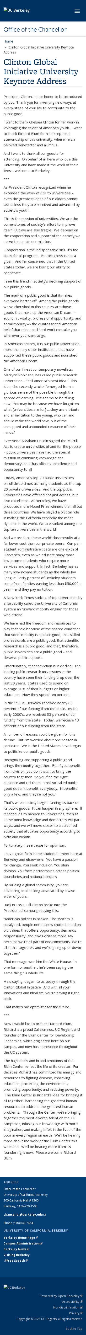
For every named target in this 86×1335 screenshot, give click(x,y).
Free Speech (17, 1261)
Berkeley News (16, 1249)
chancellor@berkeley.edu (25, 1214)
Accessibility (72, 1301)
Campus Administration (23, 1243)
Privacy (75, 1313)
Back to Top (74, 1328)
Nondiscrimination (67, 1307)
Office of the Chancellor (35, 29)
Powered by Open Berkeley (61, 1296)
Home (8, 41)
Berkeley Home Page (21, 1238)
